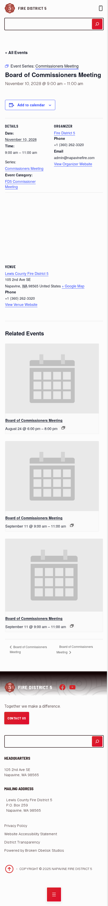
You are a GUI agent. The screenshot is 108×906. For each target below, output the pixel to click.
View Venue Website (21, 304)
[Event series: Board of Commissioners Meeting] (63, 427)
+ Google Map (73, 285)
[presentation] (52, 378)
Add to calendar (31, 104)
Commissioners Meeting (24, 168)
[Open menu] (54, 894)
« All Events (16, 52)
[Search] (97, 24)
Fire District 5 (32, 8)
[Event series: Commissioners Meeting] (72, 525)
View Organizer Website (73, 163)
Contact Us (17, 718)
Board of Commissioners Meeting (34, 420)
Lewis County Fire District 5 (26, 273)
